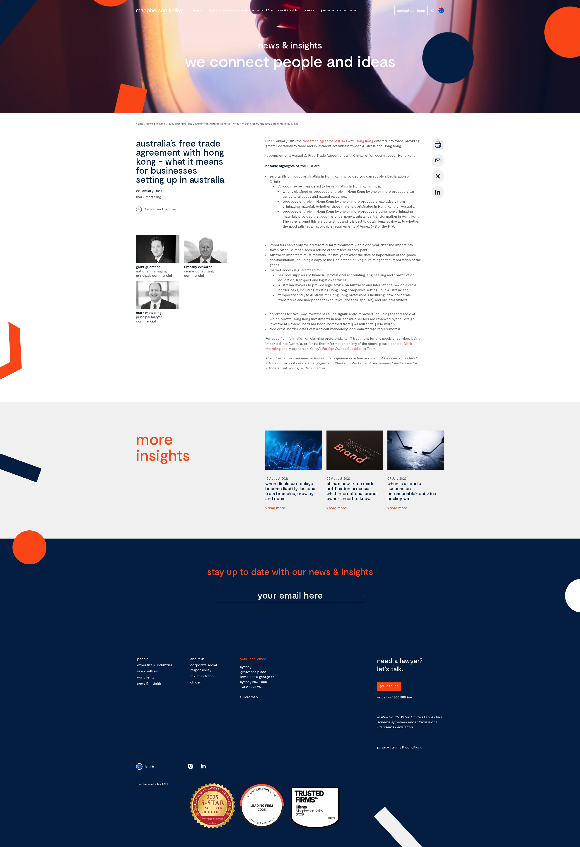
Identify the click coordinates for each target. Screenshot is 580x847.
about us (197, 659)
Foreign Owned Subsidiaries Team (349, 348)
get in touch (389, 685)
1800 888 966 (402, 697)
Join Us (325, 10)
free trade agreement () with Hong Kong (338, 141)
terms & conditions (406, 747)
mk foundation (202, 676)
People (196, 10)
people (143, 659)
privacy (383, 747)
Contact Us (344, 10)
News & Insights (287, 10)
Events (309, 10)
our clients (145, 677)
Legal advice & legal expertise (229, 10)
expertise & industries (154, 665)
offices (195, 682)
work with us (147, 671)
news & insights (149, 683)
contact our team (411, 10)
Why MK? (263, 10)
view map (250, 697)
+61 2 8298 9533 (252, 687)
